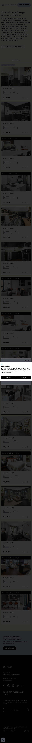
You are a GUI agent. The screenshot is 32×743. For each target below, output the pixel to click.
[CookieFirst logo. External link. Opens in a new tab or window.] (1, 364)
